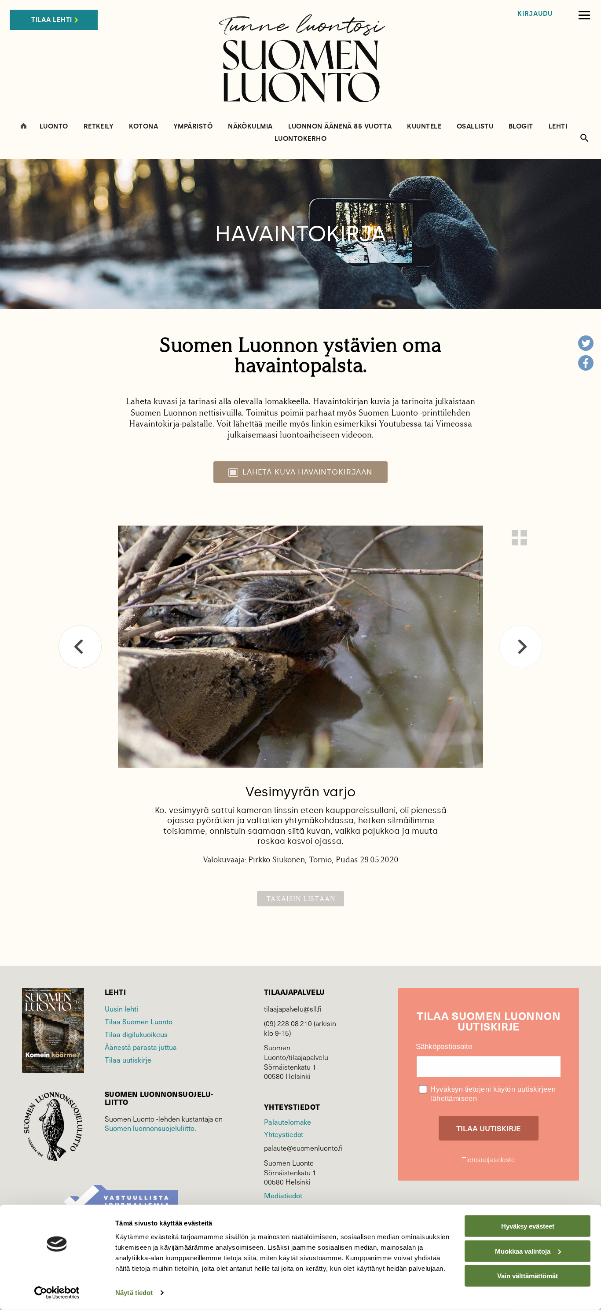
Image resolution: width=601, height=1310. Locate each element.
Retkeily (99, 126)
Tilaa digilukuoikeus (136, 1034)
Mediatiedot (283, 1195)
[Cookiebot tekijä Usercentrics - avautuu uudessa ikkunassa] (56, 1292)
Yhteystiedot (283, 1134)
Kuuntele (424, 126)
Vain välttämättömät (527, 1276)
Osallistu (475, 126)
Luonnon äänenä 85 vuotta (340, 126)
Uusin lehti (121, 1008)
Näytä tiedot (134, 1292)
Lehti (558, 126)
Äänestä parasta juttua (141, 1047)
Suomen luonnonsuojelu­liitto (149, 1128)
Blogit (521, 126)
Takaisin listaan (300, 898)
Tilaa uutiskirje (128, 1059)
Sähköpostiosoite (444, 1046)
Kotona (143, 126)
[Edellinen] (80, 646)
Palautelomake (287, 1121)
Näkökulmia (250, 126)
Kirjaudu (535, 14)
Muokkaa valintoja (522, 1251)
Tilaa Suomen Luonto (138, 1021)
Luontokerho (300, 139)
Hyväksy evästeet (527, 1226)
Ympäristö (193, 126)
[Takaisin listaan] (519, 537)
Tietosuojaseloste (488, 1159)
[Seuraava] (520, 646)
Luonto (54, 126)
